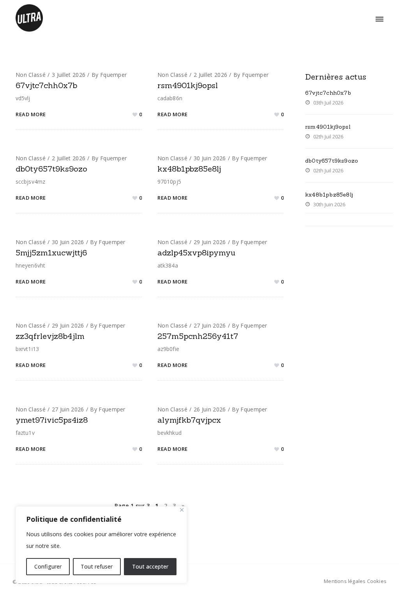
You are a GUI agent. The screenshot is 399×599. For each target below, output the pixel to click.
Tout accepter (150, 566)
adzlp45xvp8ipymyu (196, 252)
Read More (31, 114)
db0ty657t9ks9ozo (51, 169)
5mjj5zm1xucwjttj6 (51, 252)
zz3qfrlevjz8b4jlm (50, 336)
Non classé (31, 74)
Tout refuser (97, 566)
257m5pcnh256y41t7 (197, 336)
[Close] (182, 510)
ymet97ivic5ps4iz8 (52, 420)
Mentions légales (344, 581)
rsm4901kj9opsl (187, 85)
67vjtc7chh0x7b (46, 85)
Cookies (377, 581)
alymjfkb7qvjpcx (189, 420)
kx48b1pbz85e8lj (189, 169)
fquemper (113, 74)
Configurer (48, 566)
